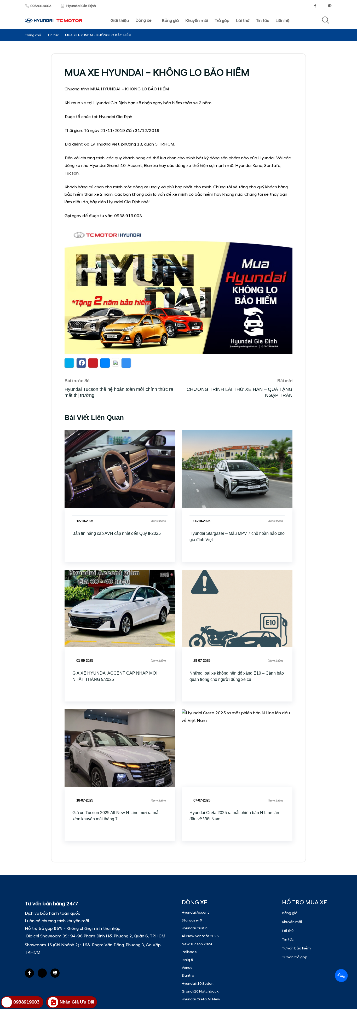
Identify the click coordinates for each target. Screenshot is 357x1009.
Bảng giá (170, 20)
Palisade (189, 952)
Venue (187, 967)
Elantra (188, 975)
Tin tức (262, 20)
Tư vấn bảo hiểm (296, 948)
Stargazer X (192, 920)
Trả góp (222, 20)
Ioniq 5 (187, 960)
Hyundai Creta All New (201, 999)
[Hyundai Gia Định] (329, 6)
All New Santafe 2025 (200, 936)
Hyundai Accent (195, 912)
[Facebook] (315, 6)
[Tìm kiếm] (325, 20)
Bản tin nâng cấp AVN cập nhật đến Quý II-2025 (116, 533)
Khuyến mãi (196, 20)
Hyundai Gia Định (81, 6)
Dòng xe (143, 20)
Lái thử (242, 20)
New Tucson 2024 (197, 944)
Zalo (341, 975)
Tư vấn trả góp (294, 957)
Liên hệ (282, 20)
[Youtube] (322, 6)
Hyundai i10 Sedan (198, 983)
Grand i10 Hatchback (200, 991)
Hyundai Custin (195, 928)
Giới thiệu (120, 20)
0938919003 (40, 6)
